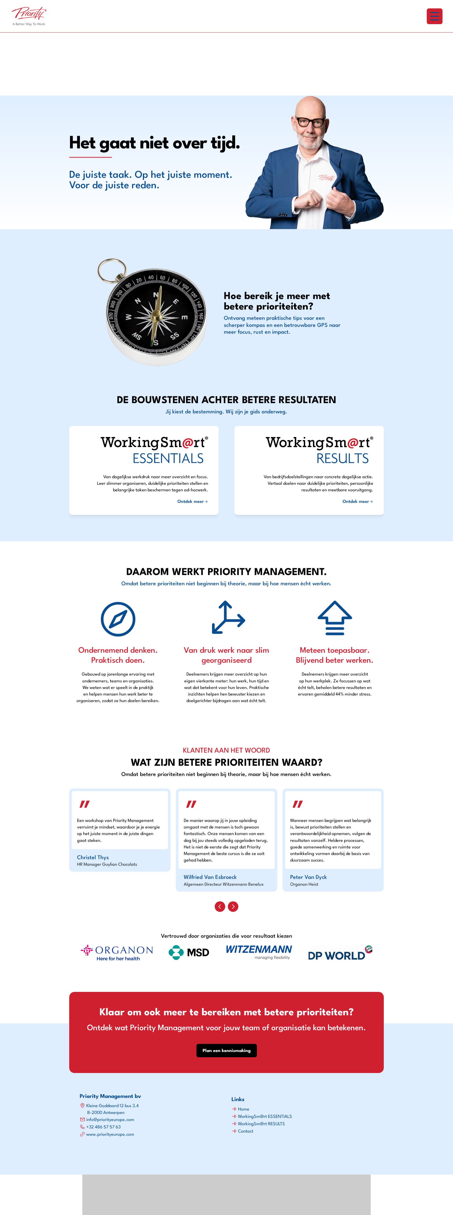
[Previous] (220, 906)
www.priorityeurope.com (110, 1134)
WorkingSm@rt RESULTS (261, 1124)
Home (243, 1109)
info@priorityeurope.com (110, 1120)
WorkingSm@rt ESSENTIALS (265, 1116)
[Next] (233, 906)
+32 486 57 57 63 (103, 1127)
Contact (245, 1131)
